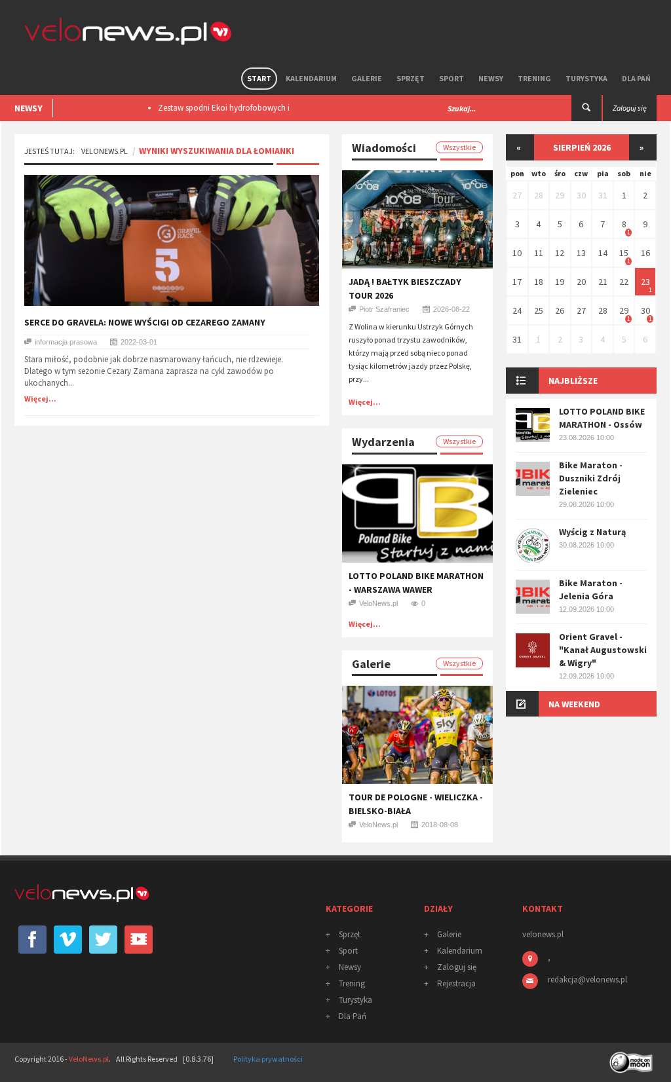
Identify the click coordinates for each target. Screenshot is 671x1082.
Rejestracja (456, 983)
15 (623, 253)
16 (645, 253)
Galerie (366, 78)
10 (517, 253)
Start (259, 78)
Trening (534, 78)
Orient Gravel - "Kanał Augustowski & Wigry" (603, 650)
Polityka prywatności (268, 1059)
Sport (451, 78)
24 (517, 310)
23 (645, 282)
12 (559, 253)
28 (538, 195)
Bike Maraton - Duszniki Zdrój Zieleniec (591, 478)
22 (623, 282)
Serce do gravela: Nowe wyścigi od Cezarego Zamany (144, 322)
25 (538, 310)
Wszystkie (459, 147)
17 (517, 282)
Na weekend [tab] (574, 704)
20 (581, 282)
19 (559, 282)
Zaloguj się (456, 967)
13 (581, 253)
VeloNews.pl (104, 151)
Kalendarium (311, 78)
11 (538, 253)
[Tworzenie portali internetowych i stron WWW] (632, 1058)
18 (538, 282)
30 (581, 195)
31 (602, 195)
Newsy (490, 78)
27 (517, 195)
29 (559, 195)
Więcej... (40, 398)
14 (602, 253)
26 (559, 310)
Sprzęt (410, 78)
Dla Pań (636, 78)
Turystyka (586, 78)
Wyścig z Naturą (592, 532)
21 (602, 282)
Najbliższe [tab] (573, 380)
